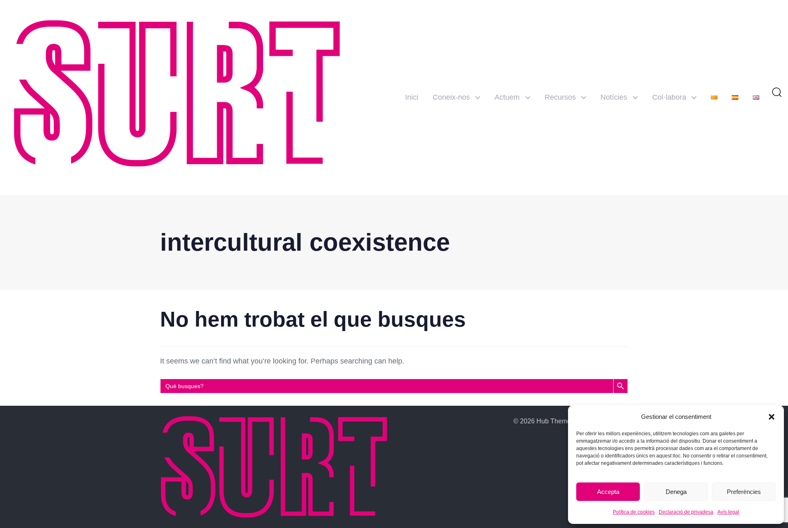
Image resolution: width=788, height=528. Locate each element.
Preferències (744, 491)
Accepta (608, 491)
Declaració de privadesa (686, 512)
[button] (771, 417)
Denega (676, 491)
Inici (411, 97)
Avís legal (728, 512)
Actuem (507, 97)
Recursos (560, 97)
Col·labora (669, 97)
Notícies (613, 97)
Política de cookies (634, 512)
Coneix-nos (451, 97)
